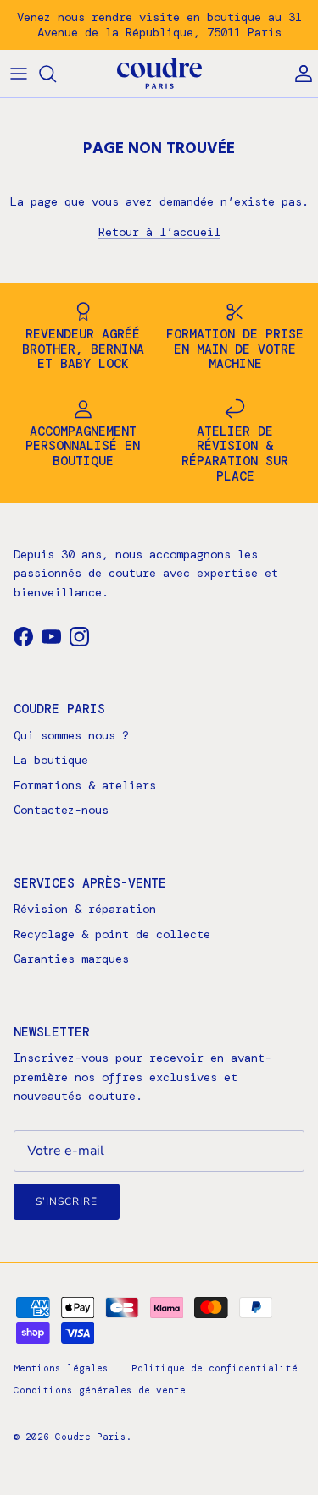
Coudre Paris (90, 1437)
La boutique (51, 759)
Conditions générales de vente (100, 1390)
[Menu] (18, 73)
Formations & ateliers (85, 785)
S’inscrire (67, 1201)
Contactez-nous (61, 809)
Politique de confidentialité (214, 1368)
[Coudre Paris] (159, 74)
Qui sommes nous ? (71, 735)
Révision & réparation (85, 908)
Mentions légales (61, 1368)
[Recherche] (56, 73)
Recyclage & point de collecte (112, 934)
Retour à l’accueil (159, 231)
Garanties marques (71, 958)
